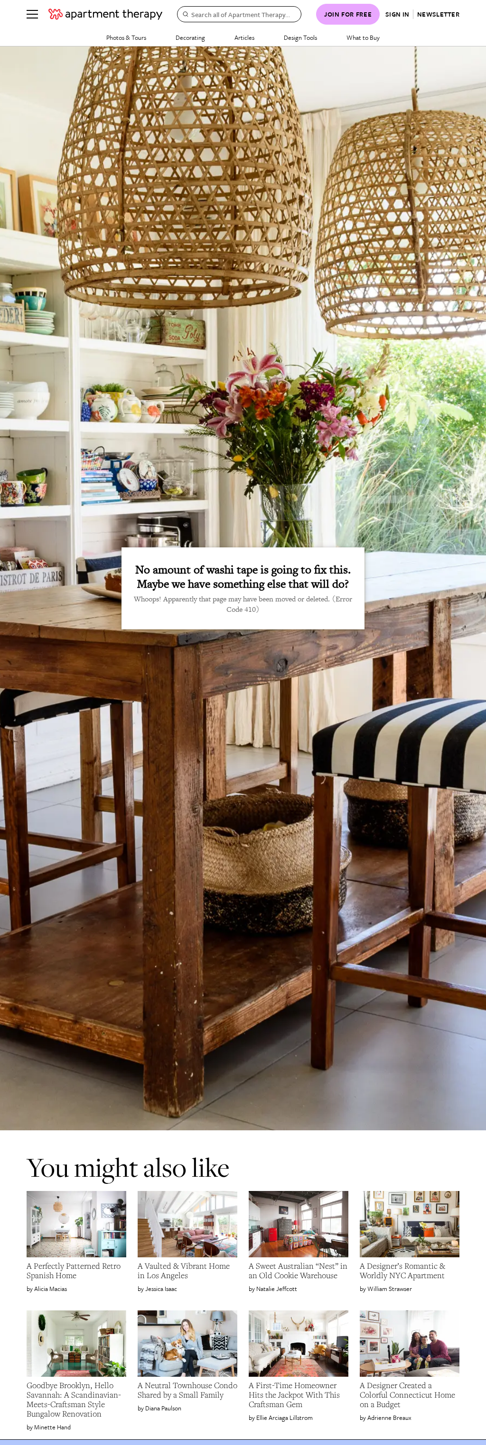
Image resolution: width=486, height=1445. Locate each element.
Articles (244, 37)
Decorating (190, 37)
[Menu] (32, 14)
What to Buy (363, 37)
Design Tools (300, 37)
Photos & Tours (126, 37)
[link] (76, 1270)
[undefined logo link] (105, 14)
